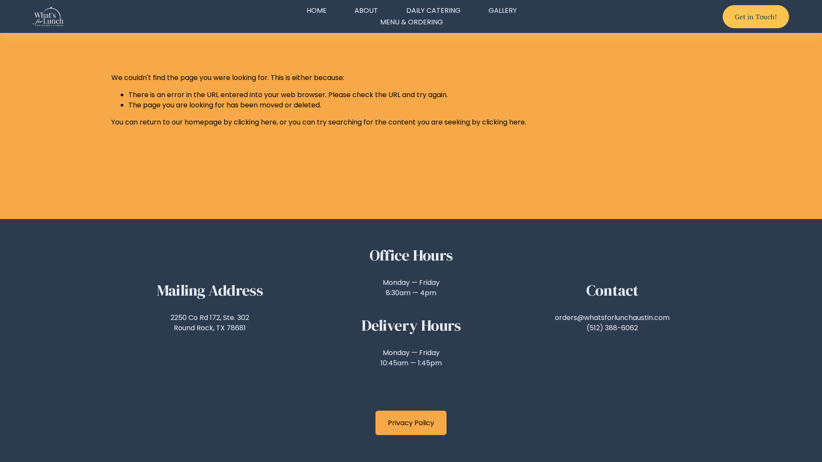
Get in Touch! (756, 16)
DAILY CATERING (433, 10)
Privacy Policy (411, 423)
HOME (317, 10)
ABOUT (366, 10)
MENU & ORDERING (411, 22)
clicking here (255, 122)
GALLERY (502, 10)
